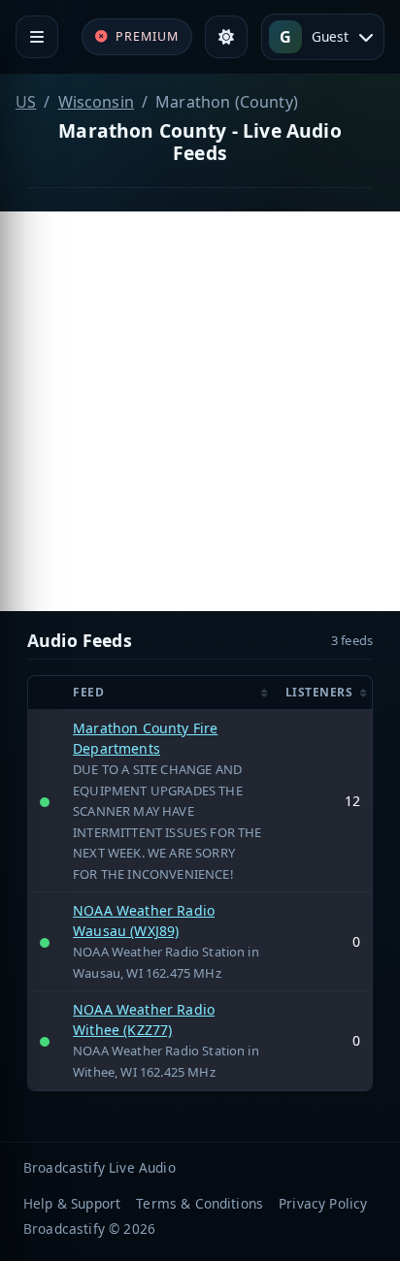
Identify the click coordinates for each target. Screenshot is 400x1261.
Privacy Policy (323, 1203)
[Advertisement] (200, 411)
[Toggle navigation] (37, 37)
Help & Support (71, 1203)
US (26, 102)
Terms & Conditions (199, 1203)
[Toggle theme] (226, 37)
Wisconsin (96, 102)
